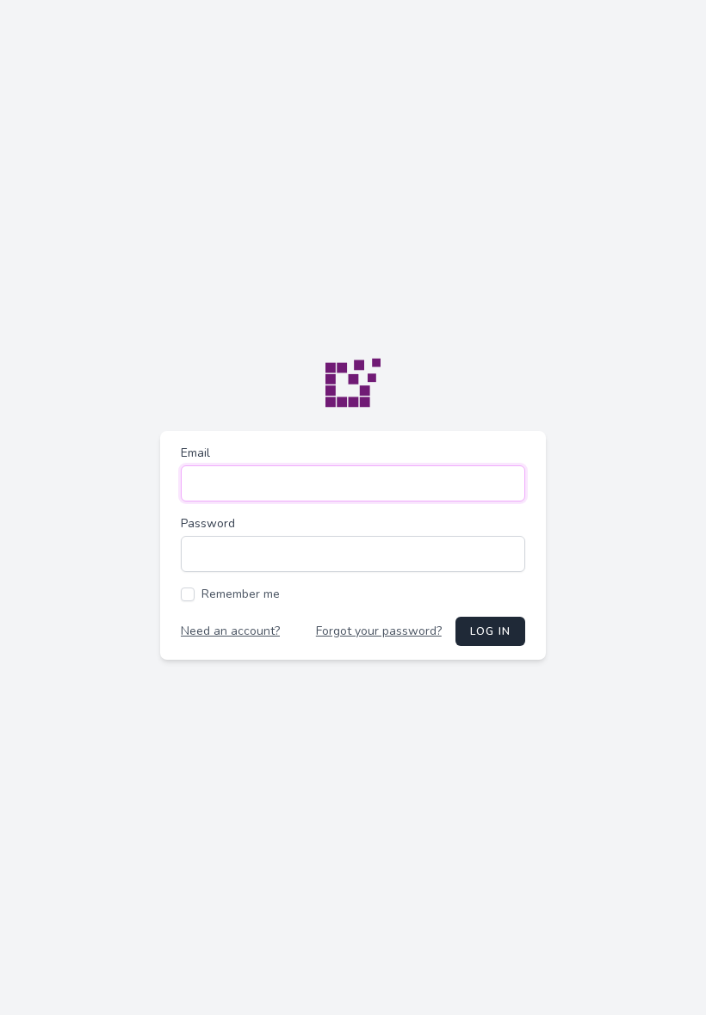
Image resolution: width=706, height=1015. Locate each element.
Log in (490, 631)
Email (195, 453)
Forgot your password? (379, 631)
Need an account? (230, 631)
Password (208, 523)
